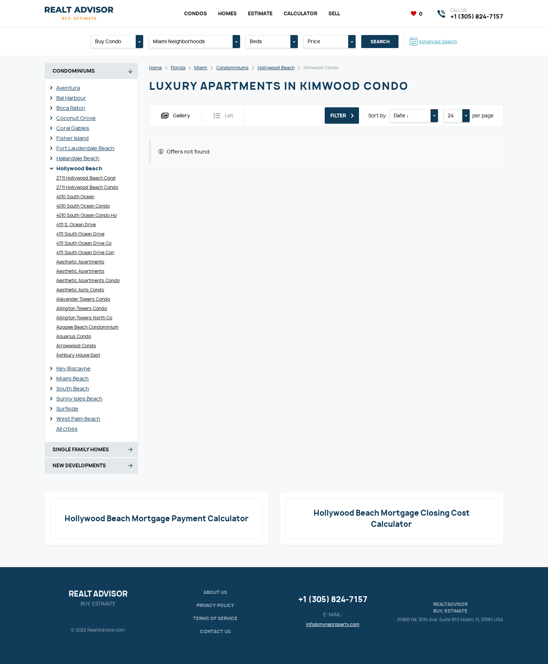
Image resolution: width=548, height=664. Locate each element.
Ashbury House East (78, 355)
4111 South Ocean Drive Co (83, 243)
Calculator (300, 13)
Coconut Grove (76, 117)
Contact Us (215, 631)
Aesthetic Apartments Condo (88, 280)
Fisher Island (72, 138)
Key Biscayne (73, 368)
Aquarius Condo (73, 336)
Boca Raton (70, 107)
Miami (200, 67)
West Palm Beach (78, 418)
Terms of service (215, 618)
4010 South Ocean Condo (83, 206)
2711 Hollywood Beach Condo (87, 187)
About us (215, 592)
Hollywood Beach (79, 168)
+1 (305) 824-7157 (333, 599)
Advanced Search (438, 41)
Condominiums (232, 67)
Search (380, 41)
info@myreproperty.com (332, 624)
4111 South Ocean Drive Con (85, 252)
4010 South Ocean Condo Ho (86, 215)
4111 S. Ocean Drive (76, 224)
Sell (334, 13)
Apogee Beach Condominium (87, 327)
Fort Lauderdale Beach (85, 148)
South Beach (72, 388)
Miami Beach (72, 378)
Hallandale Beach (78, 158)
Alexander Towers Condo (83, 299)
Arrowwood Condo (76, 345)
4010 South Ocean (75, 196)
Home (155, 67)
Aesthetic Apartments (80, 271)
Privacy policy (215, 605)
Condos (195, 13)
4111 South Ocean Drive (80, 234)
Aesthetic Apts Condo (80, 290)
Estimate (260, 13)
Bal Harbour (71, 97)
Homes (227, 13)
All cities (67, 428)
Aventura (68, 87)
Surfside (67, 408)
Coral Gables (72, 128)
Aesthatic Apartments (80, 262)
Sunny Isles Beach (79, 398)
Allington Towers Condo (81, 308)
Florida (178, 67)
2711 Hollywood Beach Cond (86, 178)
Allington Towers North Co (84, 317)
